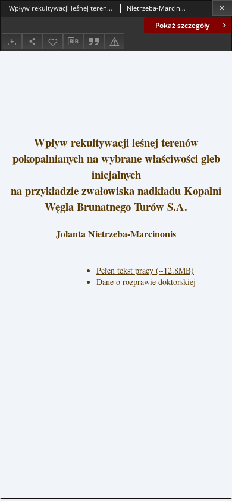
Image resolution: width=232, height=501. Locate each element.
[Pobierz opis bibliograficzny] (73, 41)
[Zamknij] (222, 8)
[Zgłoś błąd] (114, 41)
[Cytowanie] (94, 41)
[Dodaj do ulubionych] (53, 41)
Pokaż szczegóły (182, 25)
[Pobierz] (12, 41)
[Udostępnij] (32, 41)
